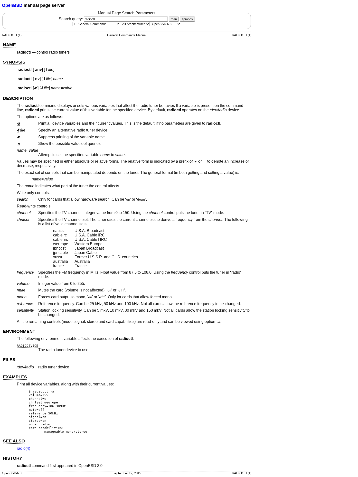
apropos (187, 19)
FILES (9, 359)
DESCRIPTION (18, 98)
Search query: (71, 19)
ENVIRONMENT (19, 331)
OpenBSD (12, 5)
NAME (9, 44)
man (174, 19)
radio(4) (23, 448)
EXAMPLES (15, 376)
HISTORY (12, 458)
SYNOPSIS (14, 62)
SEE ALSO (14, 441)
